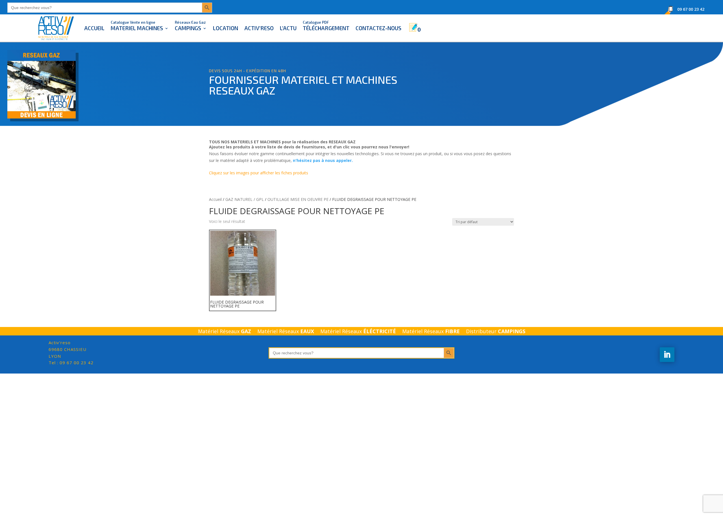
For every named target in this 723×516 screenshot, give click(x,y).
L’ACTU (288, 28)
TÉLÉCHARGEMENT (326, 25)
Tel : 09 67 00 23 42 (71, 362)
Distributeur (495, 332)
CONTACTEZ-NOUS (378, 28)
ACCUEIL (94, 28)
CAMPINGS (190, 25)
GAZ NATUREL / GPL (244, 199)
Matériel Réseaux (224, 332)
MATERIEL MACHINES (137, 25)
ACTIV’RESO (259, 28)
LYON (67, 349)
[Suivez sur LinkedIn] (667, 354)
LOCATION (225, 28)
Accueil (215, 199)
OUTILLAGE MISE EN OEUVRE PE (297, 199)
